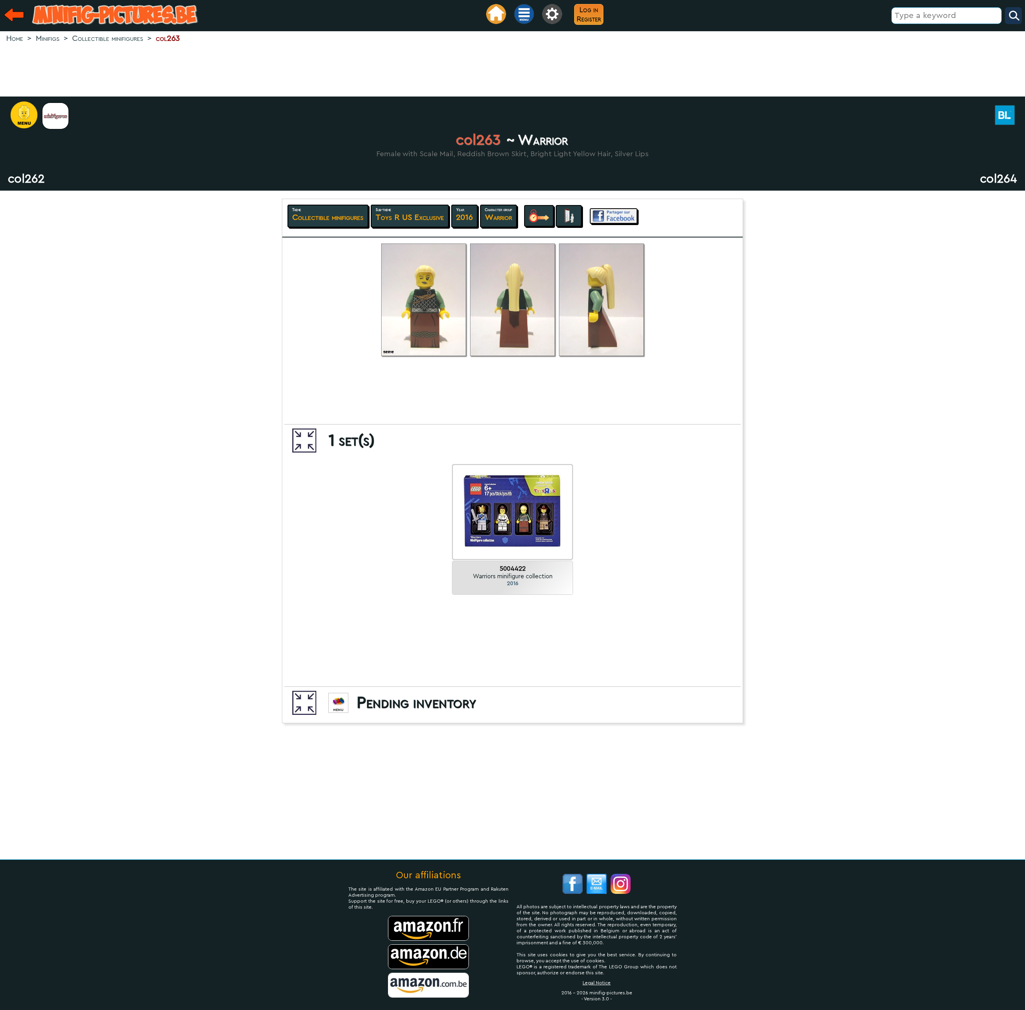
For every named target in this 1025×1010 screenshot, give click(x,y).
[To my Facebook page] (573, 885)
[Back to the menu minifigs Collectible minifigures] (59, 116)
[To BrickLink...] (1009, 116)
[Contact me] (597, 885)
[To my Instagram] (621, 885)
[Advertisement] (512, 70)
